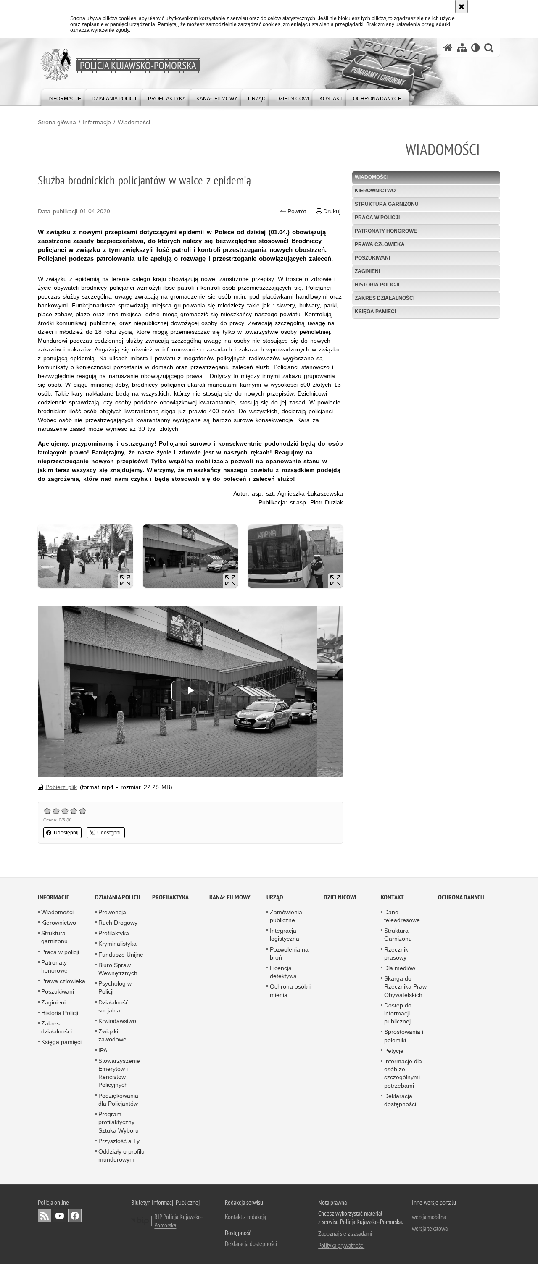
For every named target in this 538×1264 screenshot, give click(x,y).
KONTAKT (392, 897)
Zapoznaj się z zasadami (345, 1233)
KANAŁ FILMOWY (230, 897)
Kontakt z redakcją (245, 1216)
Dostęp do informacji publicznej (397, 1013)
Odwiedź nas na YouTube (59, 1215)
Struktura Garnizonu (398, 934)
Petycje (394, 1050)
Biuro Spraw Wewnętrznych (117, 969)
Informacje (97, 122)
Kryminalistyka (117, 944)
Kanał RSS (44, 1215)
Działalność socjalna (113, 1006)
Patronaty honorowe (386, 231)
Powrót (296, 211)
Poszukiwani (372, 258)
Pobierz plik (61, 787)
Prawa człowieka (380, 244)
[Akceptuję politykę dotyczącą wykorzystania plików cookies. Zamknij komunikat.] (461, 6)
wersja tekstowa (430, 1228)
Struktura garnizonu (387, 204)
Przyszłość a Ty (119, 1141)
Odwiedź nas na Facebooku (75, 1215)
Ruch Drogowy (117, 922)
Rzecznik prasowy (396, 953)
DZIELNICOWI (340, 897)
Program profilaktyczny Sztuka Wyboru (118, 1122)
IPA (102, 1050)
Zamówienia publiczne (286, 916)
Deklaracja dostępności (400, 1100)
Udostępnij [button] (66, 833)
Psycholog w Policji (115, 987)
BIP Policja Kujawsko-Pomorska (178, 1220)
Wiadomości (134, 122)
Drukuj (331, 211)
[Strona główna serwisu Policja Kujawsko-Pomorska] (448, 47)
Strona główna (57, 122)
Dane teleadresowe (402, 916)
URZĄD (274, 897)
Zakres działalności (384, 298)
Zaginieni (367, 271)
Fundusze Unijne (120, 954)
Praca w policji (377, 217)
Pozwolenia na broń (289, 953)
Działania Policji (117, 897)
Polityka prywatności (341, 1245)
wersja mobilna (429, 1216)
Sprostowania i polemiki (403, 1036)
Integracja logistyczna (284, 934)
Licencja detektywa (283, 972)
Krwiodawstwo (117, 1020)
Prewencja (112, 912)
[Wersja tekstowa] (475, 47)
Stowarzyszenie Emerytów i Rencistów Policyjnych (119, 1072)
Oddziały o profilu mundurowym (121, 1155)
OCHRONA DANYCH (461, 897)
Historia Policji (377, 285)
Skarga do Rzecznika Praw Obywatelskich (405, 986)
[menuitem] (65, 97)
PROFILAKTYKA (170, 897)
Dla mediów (399, 968)
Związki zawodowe (112, 1035)
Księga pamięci (375, 312)
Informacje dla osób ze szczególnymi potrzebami (403, 1073)
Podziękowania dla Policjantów (118, 1099)
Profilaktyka (113, 933)
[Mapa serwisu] (462, 47)
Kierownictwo (375, 191)
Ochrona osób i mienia (290, 990)
